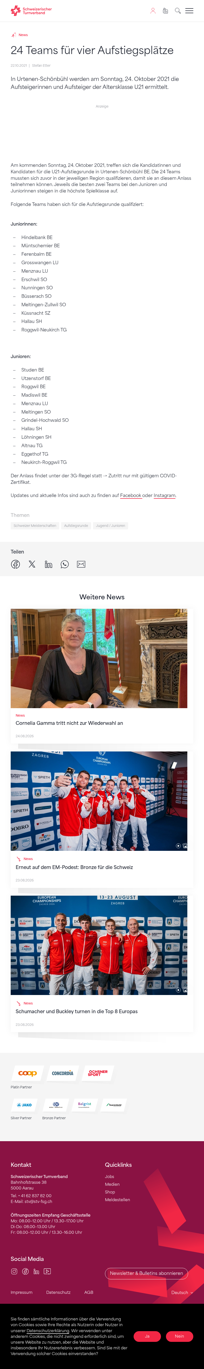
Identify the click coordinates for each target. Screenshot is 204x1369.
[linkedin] (48, 563)
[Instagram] (14, 1271)
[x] (32, 563)
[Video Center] (47, 1271)
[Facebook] (25, 1271)
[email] (81, 563)
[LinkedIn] (36, 1271)
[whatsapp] (64, 563)
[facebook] (15, 563)
